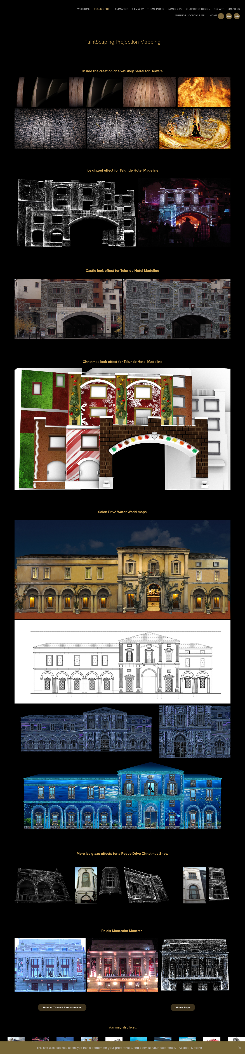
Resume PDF (101, 9)
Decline (196, 1047)
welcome (83, 9)
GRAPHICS (233, 9)
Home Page (183, 1007)
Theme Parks (155, 9)
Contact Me (196, 15)
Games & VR (175, 9)
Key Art (219, 9)
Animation (121, 9)
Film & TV (138, 9)
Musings (180, 15)
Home (213, 15)
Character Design (198, 9)
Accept (184, 1047)
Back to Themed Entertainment (62, 1007)
